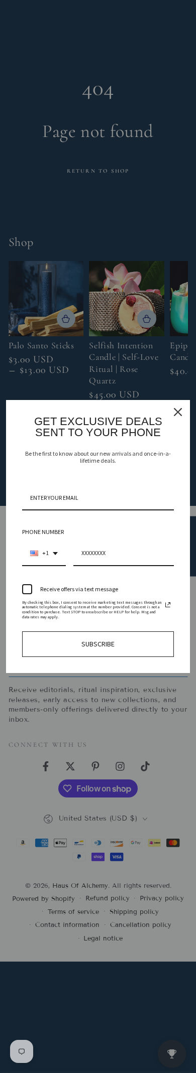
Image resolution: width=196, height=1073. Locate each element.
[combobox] (44, 554)
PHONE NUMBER (43, 531)
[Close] (178, 412)
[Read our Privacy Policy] (168, 605)
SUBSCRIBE (98, 643)
